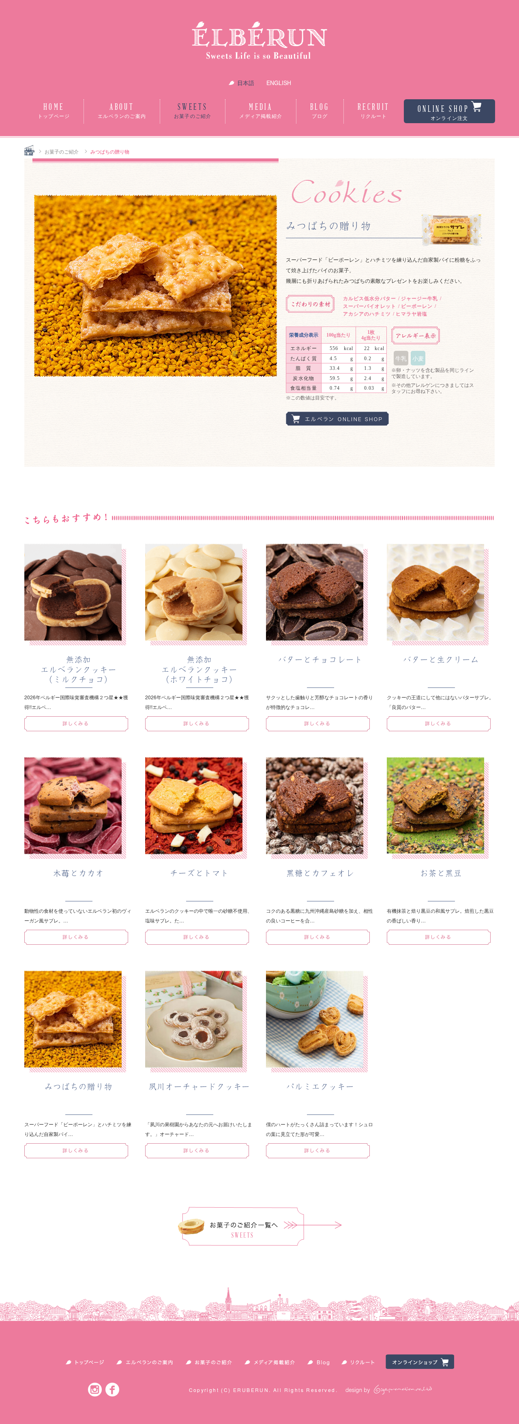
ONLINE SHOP (443, 112)
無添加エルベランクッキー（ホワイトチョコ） (199, 669)
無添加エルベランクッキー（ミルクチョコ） (79, 669)
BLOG (320, 111)
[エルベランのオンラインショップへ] (337, 423)
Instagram (95, 1389)
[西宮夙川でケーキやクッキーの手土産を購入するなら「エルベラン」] (259, 42)
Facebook (112, 1389)
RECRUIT (374, 111)
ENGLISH (278, 83)
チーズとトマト (199, 873)
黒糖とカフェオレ (320, 873)
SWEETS (192, 111)
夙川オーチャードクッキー (200, 1087)
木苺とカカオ (78, 873)
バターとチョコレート (320, 660)
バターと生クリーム (441, 660)
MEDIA (260, 111)
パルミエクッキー (320, 1087)
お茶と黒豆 (441, 873)
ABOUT (122, 111)
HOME (54, 111)
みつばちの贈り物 (78, 1087)
